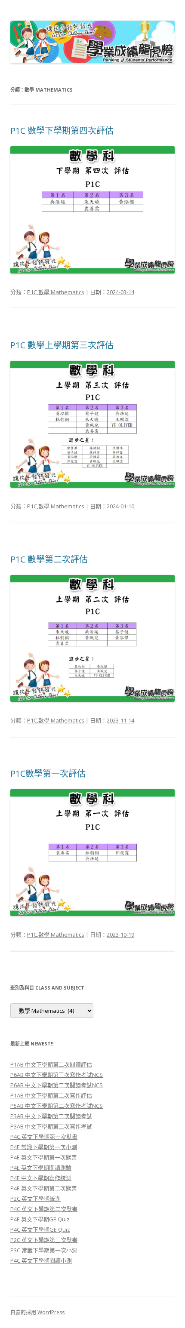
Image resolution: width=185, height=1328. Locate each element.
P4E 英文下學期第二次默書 (43, 1188)
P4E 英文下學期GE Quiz (40, 1219)
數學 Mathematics (61, 292)
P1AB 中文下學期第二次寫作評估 (51, 1095)
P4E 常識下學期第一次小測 (43, 1147)
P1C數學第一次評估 (48, 773)
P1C (32, 292)
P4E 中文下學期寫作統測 (40, 1178)
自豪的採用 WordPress (37, 1312)
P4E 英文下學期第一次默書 (43, 1157)
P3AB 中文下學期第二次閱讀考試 (51, 1116)
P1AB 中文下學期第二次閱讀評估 (51, 1064)
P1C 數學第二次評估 (49, 559)
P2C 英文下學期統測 (35, 1198)
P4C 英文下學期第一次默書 (43, 1136)
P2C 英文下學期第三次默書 (43, 1240)
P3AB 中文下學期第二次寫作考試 (51, 1126)
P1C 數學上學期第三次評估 (62, 345)
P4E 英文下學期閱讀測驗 (40, 1167)
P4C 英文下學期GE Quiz (40, 1229)
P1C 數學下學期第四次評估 (62, 130)
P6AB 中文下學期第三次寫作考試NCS (56, 1075)
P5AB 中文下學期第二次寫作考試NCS (56, 1106)
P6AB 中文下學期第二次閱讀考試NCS (56, 1085)
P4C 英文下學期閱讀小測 (41, 1260)
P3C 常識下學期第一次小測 (43, 1250)
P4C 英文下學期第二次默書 (43, 1209)
